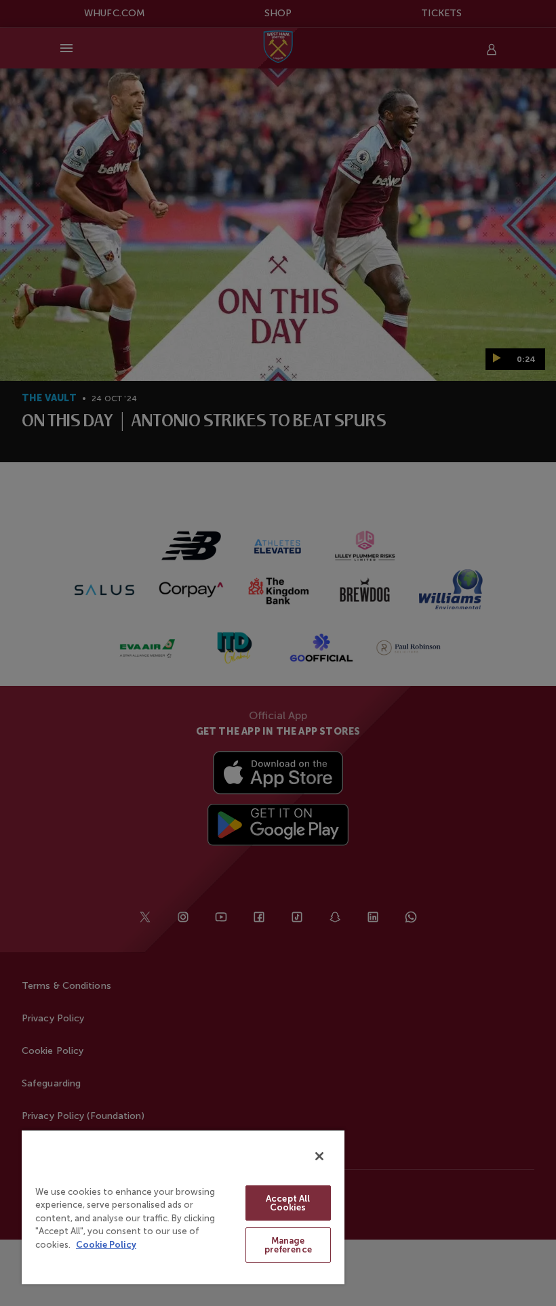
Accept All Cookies (288, 1202)
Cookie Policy (106, 1245)
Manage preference (288, 1245)
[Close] (319, 1156)
